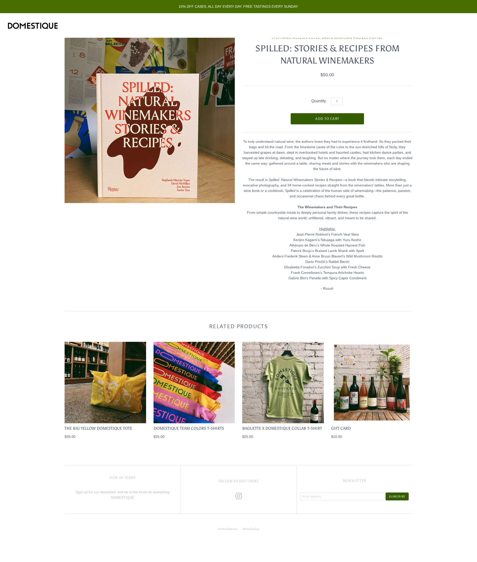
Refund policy (251, 528)
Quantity (318, 101)
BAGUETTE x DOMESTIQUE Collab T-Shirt (282, 428)
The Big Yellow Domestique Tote (98, 428)
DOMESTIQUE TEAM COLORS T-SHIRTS (189, 428)
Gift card (341, 428)
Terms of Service (228, 528)
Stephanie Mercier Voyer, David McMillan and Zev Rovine (327, 37)
